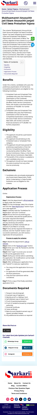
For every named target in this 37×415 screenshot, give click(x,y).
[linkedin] (25, 399)
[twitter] (20, 399)
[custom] (32, 38)
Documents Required (10, 74)
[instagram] (7, 399)
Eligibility (7, 67)
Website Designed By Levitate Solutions (18, 407)
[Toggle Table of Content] (21, 62)
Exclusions (7, 69)
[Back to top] (33, 410)
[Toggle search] (26, 3)
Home (4, 9)
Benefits (6, 65)
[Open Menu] (34, 3)
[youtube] (12, 399)
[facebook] (16, 399)
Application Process (10, 71)
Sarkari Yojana (12, 9)
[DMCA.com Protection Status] (30, 405)
